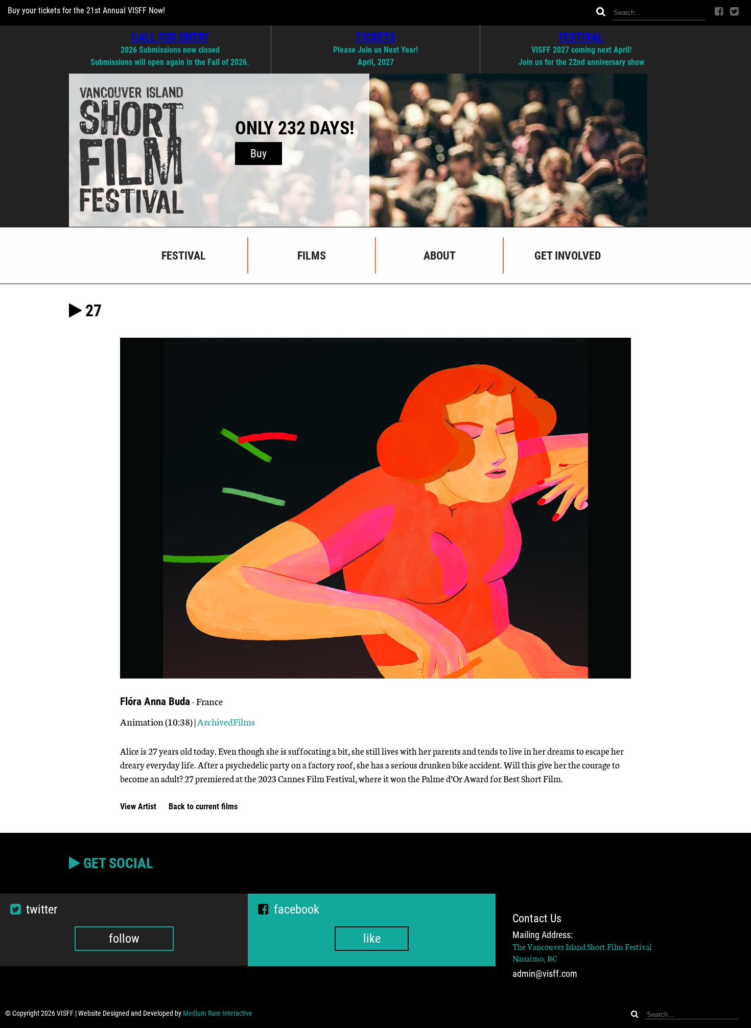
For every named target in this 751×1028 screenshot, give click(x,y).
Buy (258, 153)
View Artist (139, 806)
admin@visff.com (544, 974)
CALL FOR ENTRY (170, 36)
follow (124, 938)
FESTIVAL (581, 36)
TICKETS (375, 36)
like (372, 938)
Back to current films (203, 806)
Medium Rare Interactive (217, 1013)
